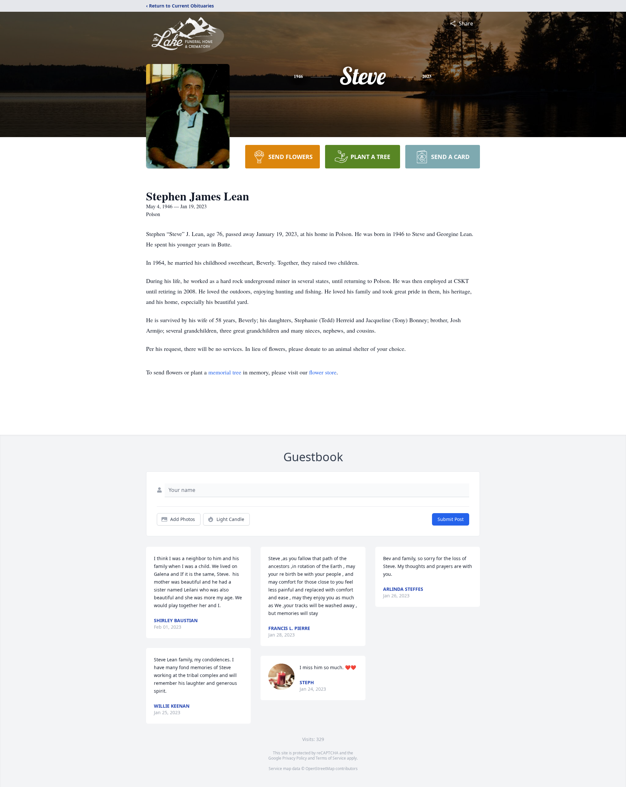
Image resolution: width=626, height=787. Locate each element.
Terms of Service (331, 758)
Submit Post (451, 519)
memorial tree (224, 372)
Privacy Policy (294, 758)
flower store (322, 372)
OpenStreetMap (320, 768)
